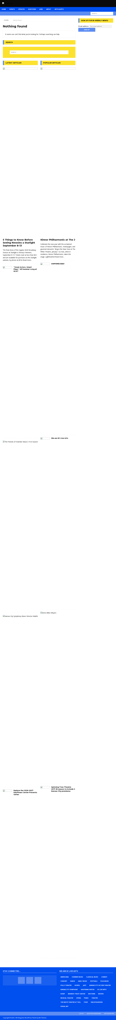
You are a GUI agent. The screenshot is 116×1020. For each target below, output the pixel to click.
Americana (64, 977)
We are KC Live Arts (59, 438)
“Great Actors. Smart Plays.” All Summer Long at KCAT (25, 269)
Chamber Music (77, 977)
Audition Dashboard (94, 1013)
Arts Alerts (59, 9)
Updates (21, 9)
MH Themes (42, 1018)
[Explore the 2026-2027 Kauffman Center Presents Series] (7, 874)
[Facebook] (21, 980)
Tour (86, 1002)
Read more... (27, 260)
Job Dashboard (109, 1013)
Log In (81, 1013)
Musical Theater (66, 998)
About (48, 9)
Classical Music (92, 977)
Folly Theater (65, 985)
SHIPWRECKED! (57, 264)
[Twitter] (29, 980)
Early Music (82, 981)
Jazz (84, 985)
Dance (72, 981)
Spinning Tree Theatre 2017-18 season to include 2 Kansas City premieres (63, 789)
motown (91, 994)
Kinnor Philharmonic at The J (57, 239)
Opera (78, 998)
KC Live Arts (101, 989)
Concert (63, 981)
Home (4, 9)
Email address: (83, 26)
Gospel (77, 985)
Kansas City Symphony (69, 989)
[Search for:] (102, 13)
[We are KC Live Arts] (45, 522)
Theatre (95, 998)
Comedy (104, 977)
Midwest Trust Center (76, 994)
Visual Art (64, 1006)
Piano (86, 998)
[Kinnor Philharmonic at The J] (57, 152)
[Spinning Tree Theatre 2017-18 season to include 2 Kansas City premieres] (45, 871)
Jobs (41, 9)
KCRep (62, 994)
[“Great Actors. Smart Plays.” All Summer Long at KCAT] (7, 351)
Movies (101, 994)
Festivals (93, 981)
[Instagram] (38, 980)
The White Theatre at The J (70, 1002)
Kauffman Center (87, 989)
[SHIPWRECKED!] (45, 348)
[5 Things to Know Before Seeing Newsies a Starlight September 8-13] (20, 152)
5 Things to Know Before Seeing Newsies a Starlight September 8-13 (19, 242)
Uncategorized (97, 1002)
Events (12, 9)
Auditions (32, 9)
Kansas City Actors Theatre (100, 985)
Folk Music (104, 981)
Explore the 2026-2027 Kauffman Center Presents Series (25, 792)
